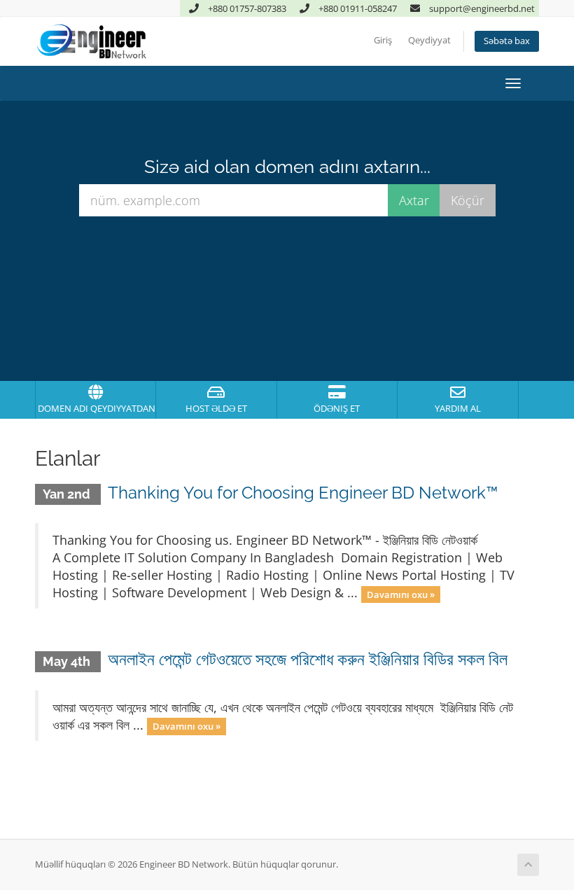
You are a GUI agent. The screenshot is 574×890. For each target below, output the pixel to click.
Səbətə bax (507, 41)
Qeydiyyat (429, 40)
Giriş (383, 40)
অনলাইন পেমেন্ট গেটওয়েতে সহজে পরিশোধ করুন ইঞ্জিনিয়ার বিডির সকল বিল (307, 659)
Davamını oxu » (401, 593)
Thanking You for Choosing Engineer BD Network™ (303, 492)
